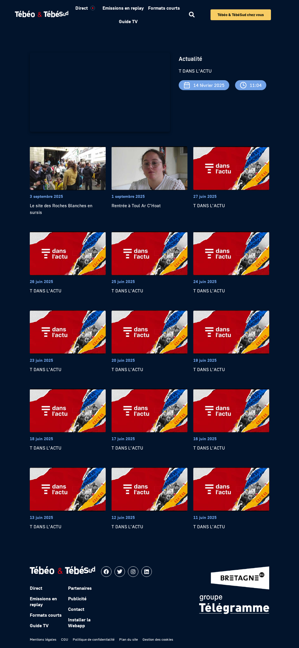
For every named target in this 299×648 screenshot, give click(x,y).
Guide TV (128, 21)
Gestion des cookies (157, 639)
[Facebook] (106, 571)
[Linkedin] (146, 571)
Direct (81, 8)
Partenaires (80, 588)
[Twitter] (119, 571)
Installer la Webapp (79, 622)
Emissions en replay (123, 8)
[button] (192, 15)
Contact (76, 609)
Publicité (77, 598)
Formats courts (164, 8)
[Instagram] (133, 571)
